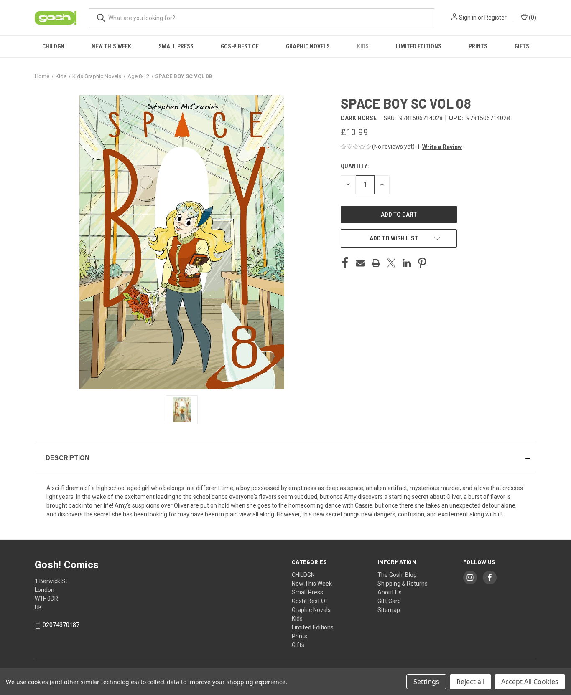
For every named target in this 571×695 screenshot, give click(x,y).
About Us (389, 592)
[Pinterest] (422, 263)
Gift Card (389, 601)
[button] (439, 147)
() (532, 17)
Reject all (470, 681)
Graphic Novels (308, 46)
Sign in (468, 17)
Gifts (522, 46)
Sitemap (388, 610)
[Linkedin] (407, 263)
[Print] (376, 263)
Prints (478, 46)
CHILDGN (53, 46)
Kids (363, 46)
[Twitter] (391, 263)
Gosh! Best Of (240, 46)
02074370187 (61, 625)
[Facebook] (345, 263)
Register (495, 17)
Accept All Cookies (529, 681)
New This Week (111, 46)
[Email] (360, 263)
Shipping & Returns (402, 583)
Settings (426, 681)
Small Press (176, 46)
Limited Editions (418, 46)
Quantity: (355, 166)
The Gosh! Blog (397, 574)
